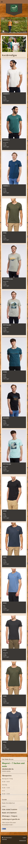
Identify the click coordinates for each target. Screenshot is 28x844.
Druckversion (7, 837)
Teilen (4, 828)
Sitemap (4, 839)
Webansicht (22, 840)
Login (24, 837)
